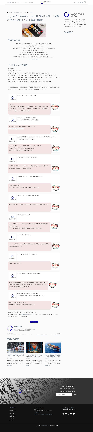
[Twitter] (76, 2)
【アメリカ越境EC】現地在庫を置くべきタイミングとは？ (15, 356)
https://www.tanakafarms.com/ (26, 314)
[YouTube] (80, 2)
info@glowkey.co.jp (38, 412)
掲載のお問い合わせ (49, 414)
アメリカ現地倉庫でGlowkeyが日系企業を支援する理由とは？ (34, 356)
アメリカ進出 (10, 12)
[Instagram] (78, 2)
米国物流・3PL (10, 2)
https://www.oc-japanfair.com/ (16, 129)
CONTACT (31, 2)
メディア (24, 12)
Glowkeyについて (37, 414)
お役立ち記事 (16, 12)
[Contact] (82, 2)
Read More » (9, 365)
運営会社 (43, 414)
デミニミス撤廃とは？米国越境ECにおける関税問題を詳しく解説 (53, 356)
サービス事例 (24, 2)
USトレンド (17, 2)
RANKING (68, 32)
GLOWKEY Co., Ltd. (45, 425)
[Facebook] (74, 2)
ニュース (20, 12)
